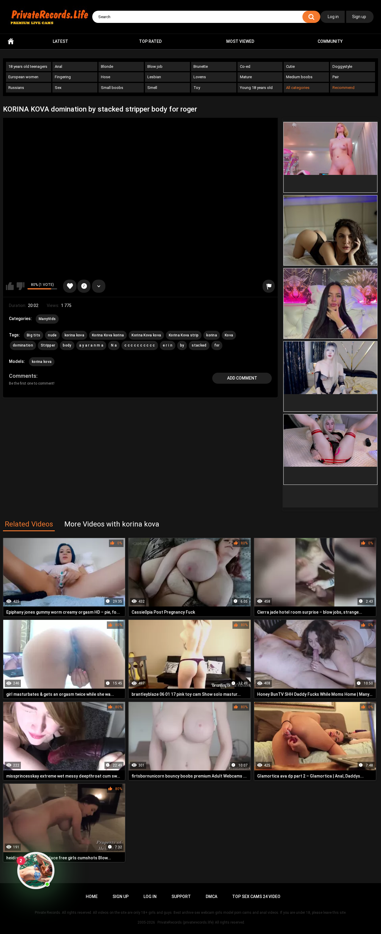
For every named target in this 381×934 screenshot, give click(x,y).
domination (23, 345)
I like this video (10, 286)
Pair (335, 77)
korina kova (74, 335)
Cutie (290, 66)
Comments (22, 376)
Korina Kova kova (146, 335)
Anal (58, 66)
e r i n (167, 345)
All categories (298, 87)
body (67, 345)
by (182, 345)
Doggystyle (342, 66)
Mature (246, 77)
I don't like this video (20, 286)
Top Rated (150, 41)
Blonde (107, 66)
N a (114, 345)
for (217, 345)
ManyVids (47, 319)
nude (52, 335)
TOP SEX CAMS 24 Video (256, 896)
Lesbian (154, 77)
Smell (152, 87)
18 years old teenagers (27, 66)
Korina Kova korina (108, 335)
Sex (58, 87)
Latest (60, 41)
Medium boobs (299, 77)
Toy (196, 87)
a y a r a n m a (91, 345)
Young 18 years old (256, 87)
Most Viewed (240, 41)
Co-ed (245, 66)
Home (10, 41)
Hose (105, 77)
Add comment (242, 378)
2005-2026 (146, 922)
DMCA (211, 896)
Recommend (343, 87)
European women (23, 77)
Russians (16, 87)
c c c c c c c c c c (139, 345)
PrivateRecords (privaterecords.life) (185, 922)
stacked (199, 345)
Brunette (200, 66)
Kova (229, 335)
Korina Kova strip (184, 335)
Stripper (48, 345)
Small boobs (112, 87)
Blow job (155, 66)
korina (211, 335)
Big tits (33, 335)
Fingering (63, 77)
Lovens (199, 77)
